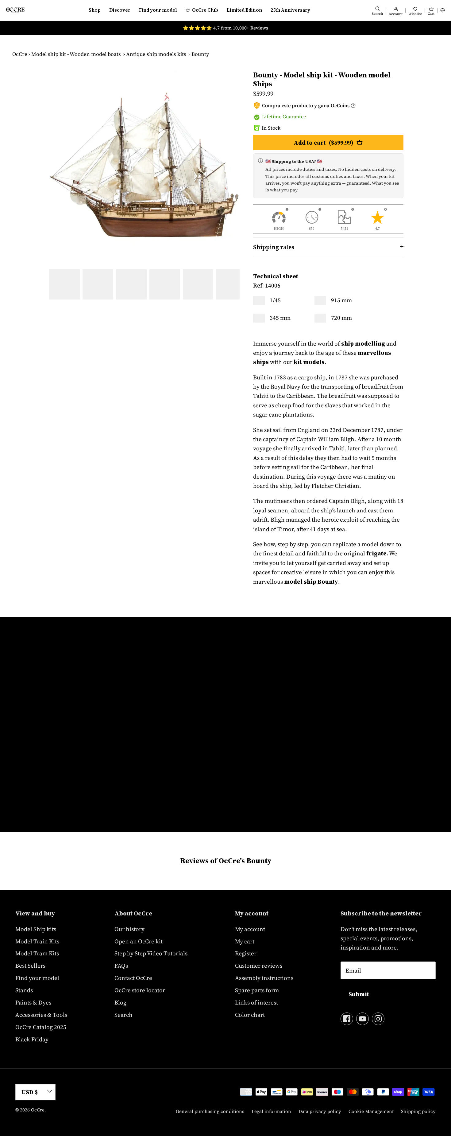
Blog (120, 1002)
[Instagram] (378, 1019)
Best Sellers (30, 966)
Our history (129, 929)
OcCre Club (205, 10)
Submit (359, 994)
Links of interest (256, 1002)
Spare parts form (257, 990)
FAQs (121, 966)
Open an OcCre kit (138, 941)
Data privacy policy (320, 1111)
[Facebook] (347, 1019)
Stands (24, 990)
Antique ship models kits (156, 54)
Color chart (250, 1015)
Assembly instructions (264, 978)
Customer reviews (258, 966)
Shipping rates (273, 247)
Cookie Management (371, 1111)
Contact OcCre (133, 978)
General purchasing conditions (210, 1111)
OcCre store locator (139, 990)
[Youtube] (362, 1019)
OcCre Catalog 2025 (40, 1027)
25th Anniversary (290, 10)
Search (123, 1015)
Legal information (271, 1111)
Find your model (158, 10)
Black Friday (31, 1039)
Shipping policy (418, 1111)
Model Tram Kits (37, 953)
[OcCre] (15, 10)
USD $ (29, 1092)
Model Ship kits (35, 929)
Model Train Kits (37, 941)
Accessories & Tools (41, 1015)
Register (245, 953)
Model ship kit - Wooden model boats (76, 54)
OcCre (19, 54)
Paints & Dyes (33, 1002)
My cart (244, 941)
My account (250, 929)
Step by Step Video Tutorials (150, 953)
